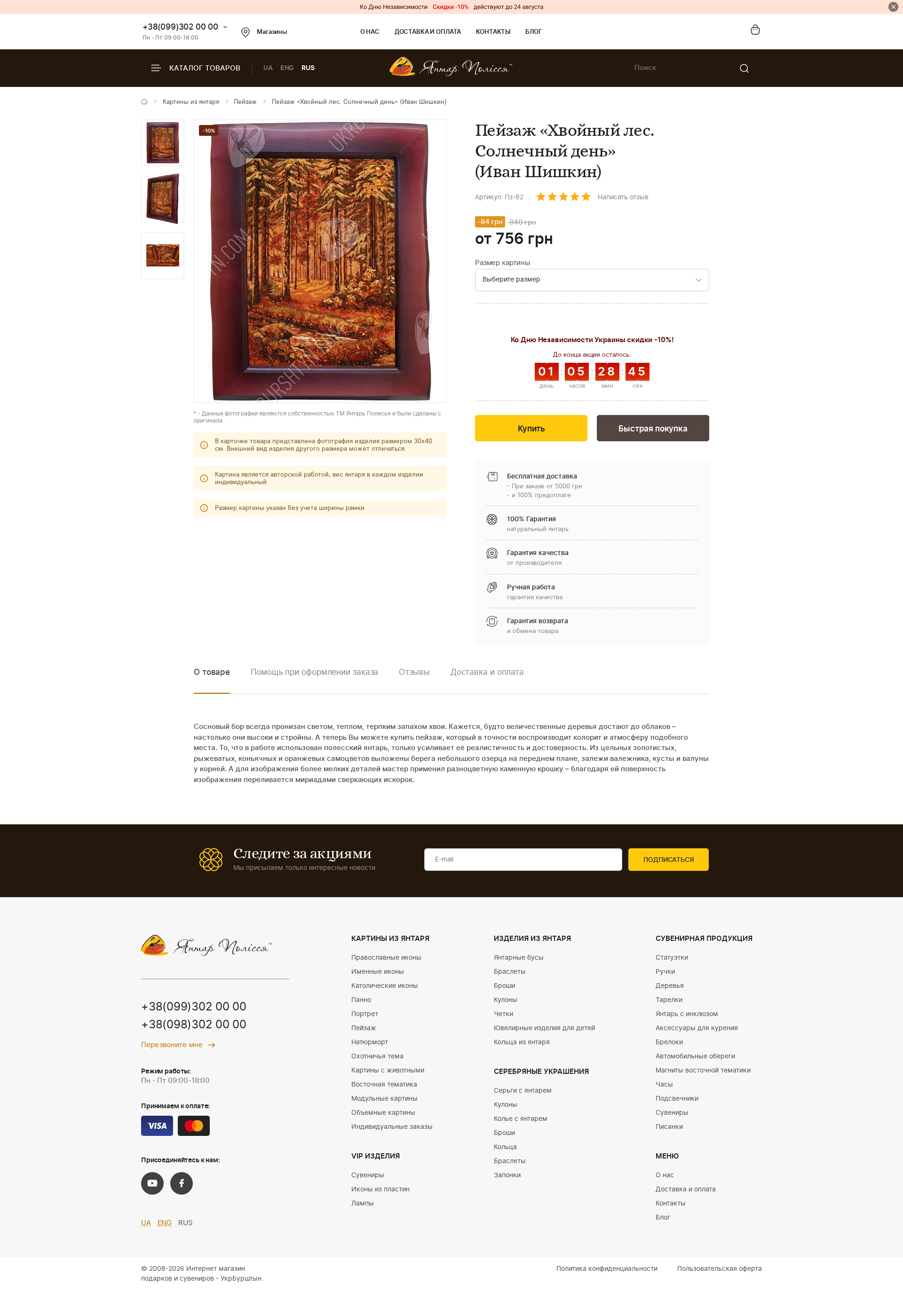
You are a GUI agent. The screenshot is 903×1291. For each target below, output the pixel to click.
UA (268, 68)
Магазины (272, 32)
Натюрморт (369, 1042)
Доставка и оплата (428, 32)
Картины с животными (387, 1070)
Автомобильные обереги (695, 1056)
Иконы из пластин (380, 1189)
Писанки (669, 1127)
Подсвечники (677, 1098)
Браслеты (510, 972)
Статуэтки (672, 958)
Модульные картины (384, 1098)
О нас (370, 32)
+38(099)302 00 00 (180, 27)
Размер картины (502, 262)
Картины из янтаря (191, 102)
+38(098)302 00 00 (193, 1025)
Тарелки (669, 1000)
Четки (503, 1014)
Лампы (362, 1203)
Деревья (670, 986)
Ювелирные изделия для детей (544, 1028)
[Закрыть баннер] (893, 7)
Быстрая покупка (652, 429)
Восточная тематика (384, 1084)
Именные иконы (377, 972)
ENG (287, 68)
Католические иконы (384, 986)
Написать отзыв (623, 197)
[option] (162, 142)
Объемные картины (383, 1113)
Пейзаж (245, 102)
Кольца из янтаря (522, 1042)
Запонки (507, 1175)
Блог (533, 32)
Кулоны (505, 1000)
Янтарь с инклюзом (687, 1014)
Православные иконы (386, 958)
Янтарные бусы (519, 958)
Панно (361, 1000)
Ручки (665, 972)
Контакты (493, 32)
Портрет (364, 1014)
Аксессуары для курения (697, 1028)
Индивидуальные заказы (392, 1127)
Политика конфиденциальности (606, 1269)
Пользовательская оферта (719, 1269)
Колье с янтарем (520, 1119)
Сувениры (367, 1175)
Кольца (505, 1147)
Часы (664, 1084)
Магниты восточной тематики (703, 1070)
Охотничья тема (377, 1056)
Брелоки (669, 1042)
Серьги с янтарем (523, 1091)
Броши (504, 986)
